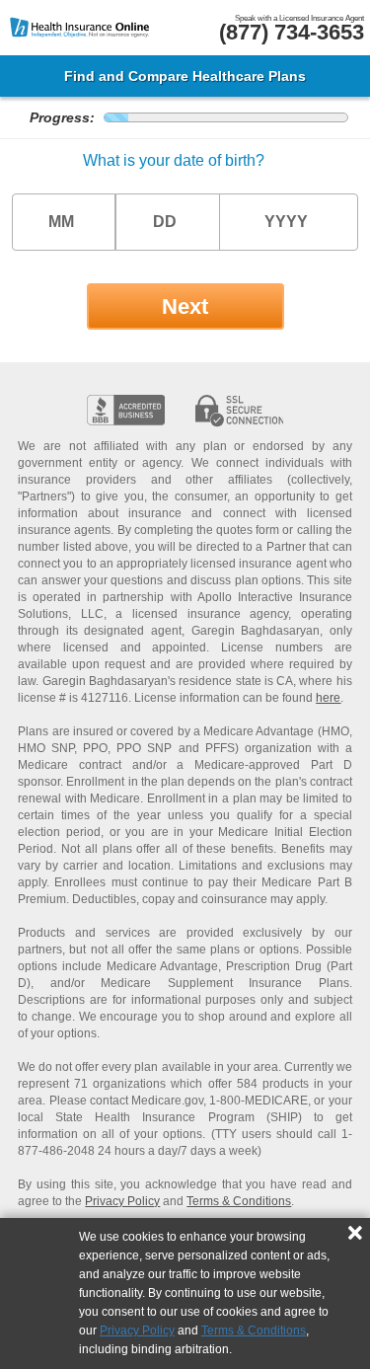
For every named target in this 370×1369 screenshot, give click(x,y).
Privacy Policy (137, 1330)
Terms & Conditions (253, 1330)
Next (185, 306)
